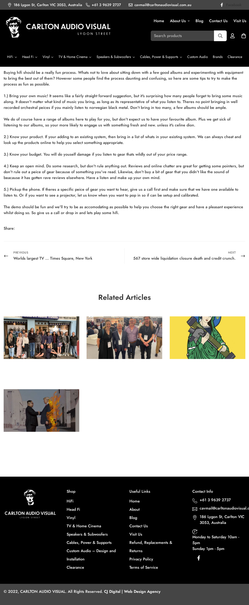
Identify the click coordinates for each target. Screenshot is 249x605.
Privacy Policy (141, 559)
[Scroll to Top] (239, 578)
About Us (178, 21)
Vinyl (71, 517)
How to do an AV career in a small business (40, 371)
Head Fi (73, 509)
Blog (199, 21)
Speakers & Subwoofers (87, 534)
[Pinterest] (32, 228)
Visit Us (135, 534)
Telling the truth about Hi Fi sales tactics (38, 443)
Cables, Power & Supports (89, 542)
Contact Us (218, 21)
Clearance (75, 567)
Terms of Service (143, 567)
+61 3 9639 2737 (215, 500)
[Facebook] (23, 228)
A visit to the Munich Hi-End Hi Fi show (122, 371)
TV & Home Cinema (84, 526)
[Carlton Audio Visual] (58, 28)
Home (159, 21)
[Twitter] (42, 228)
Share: (9, 228)
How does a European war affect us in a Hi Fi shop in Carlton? (207, 371)
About (134, 509)
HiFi (70, 501)
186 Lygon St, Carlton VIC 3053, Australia (222, 519)
